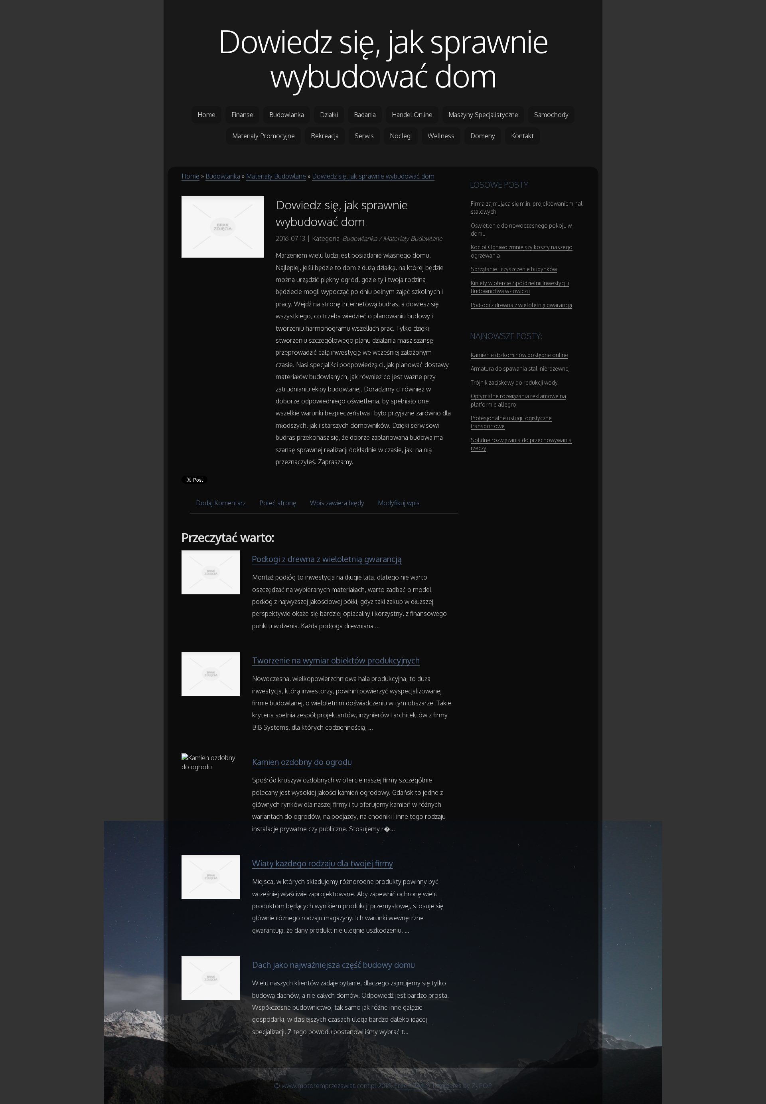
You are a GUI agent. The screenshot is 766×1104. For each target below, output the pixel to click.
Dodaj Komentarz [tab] (221, 503)
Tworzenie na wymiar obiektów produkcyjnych (336, 660)
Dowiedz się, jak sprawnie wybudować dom (383, 58)
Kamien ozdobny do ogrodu (302, 762)
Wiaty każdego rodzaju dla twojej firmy (322, 863)
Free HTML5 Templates (428, 1086)
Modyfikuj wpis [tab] (399, 503)
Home (190, 176)
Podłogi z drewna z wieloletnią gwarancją (327, 559)
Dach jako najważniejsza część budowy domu (333, 964)
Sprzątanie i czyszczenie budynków (514, 269)
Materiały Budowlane (276, 176)
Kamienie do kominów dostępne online (519, 354)
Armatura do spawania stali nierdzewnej (520, 368)
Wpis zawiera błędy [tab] (337, 503)
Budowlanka (222, 176)
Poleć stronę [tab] (277, 503)
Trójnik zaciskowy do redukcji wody (514, 382)
